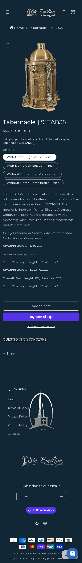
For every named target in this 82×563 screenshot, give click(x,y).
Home (19, 28)
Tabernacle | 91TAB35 (46, 28)
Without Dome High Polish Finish (32, 174)
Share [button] (11, 353)
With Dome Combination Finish (30, 165)
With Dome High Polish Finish (29, 157)
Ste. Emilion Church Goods (38, 553)
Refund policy (27, 558)
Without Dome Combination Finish (33, 183)
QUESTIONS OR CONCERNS (25, 339)
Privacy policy (46, 558)
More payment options (41, 326)
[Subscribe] (61, 496)
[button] (7, 12)
